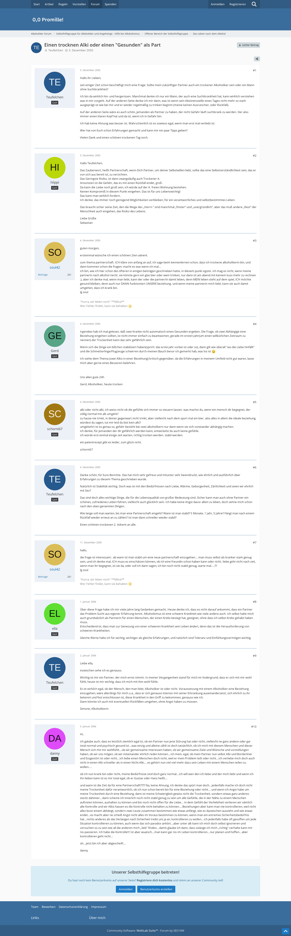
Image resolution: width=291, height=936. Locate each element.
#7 (254, 542)
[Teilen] (257, 59)
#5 (254, 402)
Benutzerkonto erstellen (156, 889)
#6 (254, 467)
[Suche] (254, 4)
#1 (254, 70)
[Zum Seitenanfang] (285, 931)
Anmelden (217, 4)
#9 (254, 656)
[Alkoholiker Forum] (145, 19)
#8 (254, 602)
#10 (253, 726)
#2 (254, 155)
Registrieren (238, 4)
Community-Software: (132, 930)
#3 (254, 240)
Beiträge (42, 274)
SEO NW (178, 930)
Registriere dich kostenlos (154, 880)
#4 (254, 324)
